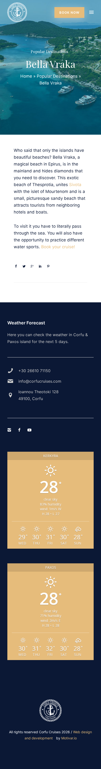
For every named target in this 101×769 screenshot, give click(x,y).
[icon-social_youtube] (30, 430)
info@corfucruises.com (39, 381)
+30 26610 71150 (34, 370)
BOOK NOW (69, 12)
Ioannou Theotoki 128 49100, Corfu (38, 395)
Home (26, 76)
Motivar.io (69, 738)
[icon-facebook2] (20, 430)
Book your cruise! (58, 246)
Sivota (75, 184)
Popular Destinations (49, 51)
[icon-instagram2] (10, 430)
